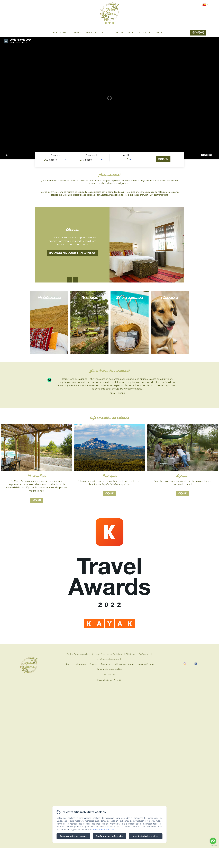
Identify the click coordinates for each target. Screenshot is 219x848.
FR (109, 674)
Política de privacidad (124, 664)
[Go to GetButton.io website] (213, 845)
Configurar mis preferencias (109, 836)
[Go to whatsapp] (213, 841)
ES (114, 674)
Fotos (105, 32)
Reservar (198, 33)
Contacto (160, 32)
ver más (109, 494)
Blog (131, 32)
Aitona (77, 32)
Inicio (67, 664)
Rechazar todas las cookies (73, 836)
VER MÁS (36, 500)
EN (105, 674)
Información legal (146, 664)
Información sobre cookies (109, 669)
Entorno (144, 32)
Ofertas (118, 32)
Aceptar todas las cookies (145, 836)
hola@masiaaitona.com (108, 659)
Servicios (91, 32)
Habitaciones (60, 32)
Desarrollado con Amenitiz (109, 680)
